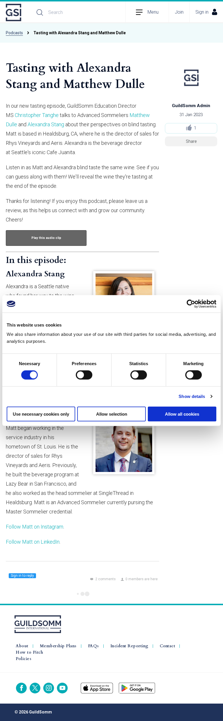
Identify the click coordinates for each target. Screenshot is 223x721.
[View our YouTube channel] (62, 688)
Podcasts (14, 32)
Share (191, 141)
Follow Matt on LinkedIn (33, 542)
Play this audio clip (46, 238)
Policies (23, 659)
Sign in (201, 12)
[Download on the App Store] (97, 688)
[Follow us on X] (35, 688)
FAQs (93, 646)
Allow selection (111, 413)
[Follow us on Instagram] (48, 688)
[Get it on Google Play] (137, 688)
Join (179, 12)
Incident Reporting (129, 646)
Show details (192, 396)
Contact (167, 646)
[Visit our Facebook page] (21, 688)
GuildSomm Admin (191, 105)
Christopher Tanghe (37, 115)
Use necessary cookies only (41, 413)
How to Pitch (29, 652)
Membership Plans (58, 646)
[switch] (84, 375)
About (22, 646)
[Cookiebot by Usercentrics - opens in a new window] (191, 304)
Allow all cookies (182, 413)
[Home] (14, 12)
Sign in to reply (22, 576)
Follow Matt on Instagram (34, 527)
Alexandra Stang (46, 124)
